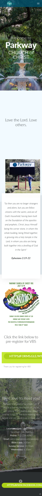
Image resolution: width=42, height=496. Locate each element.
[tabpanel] (21, 366)
